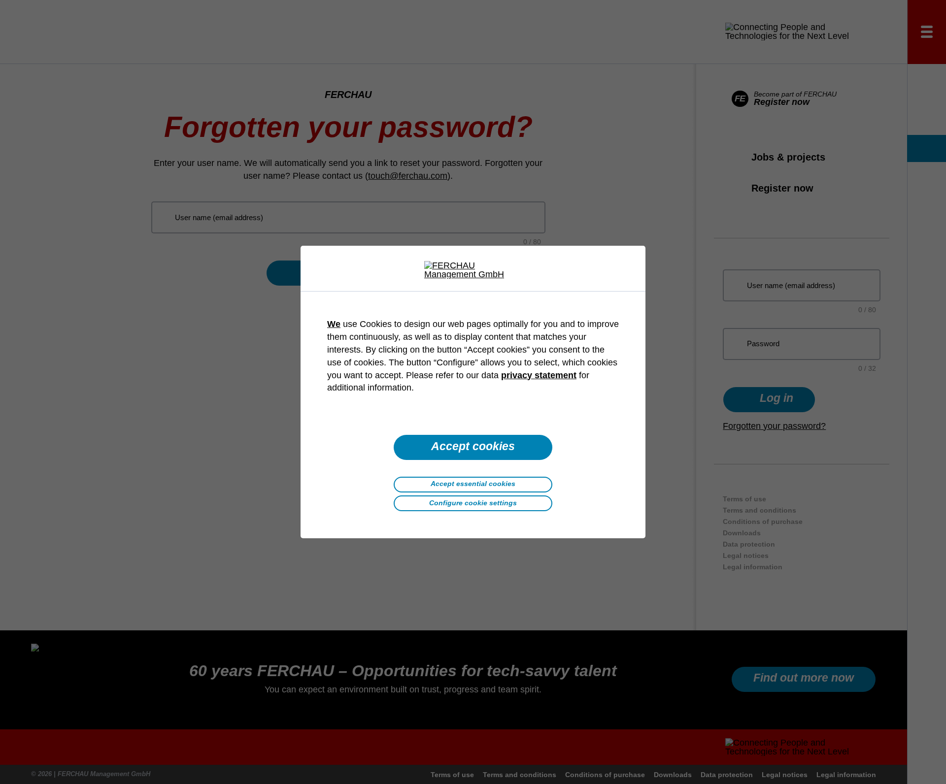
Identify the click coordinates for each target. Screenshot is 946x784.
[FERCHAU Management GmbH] (473, 270)
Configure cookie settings (473, 503)
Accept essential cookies (473, 484)
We (333, 324)
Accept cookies (473, 446)
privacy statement (538, 375)
